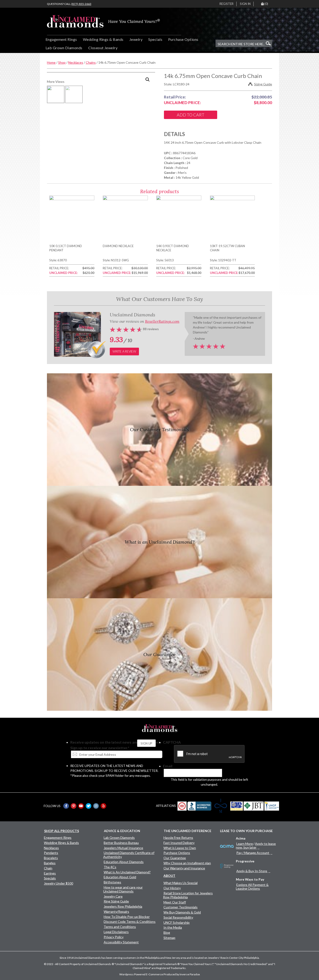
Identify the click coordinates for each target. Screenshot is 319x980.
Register (227, 4)
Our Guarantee (174, 858)
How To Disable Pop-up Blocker (127, 917)
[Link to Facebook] (66, 806)
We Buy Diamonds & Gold (182, 912)
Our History (172, 888)
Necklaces (75, 62)
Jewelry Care (113, 896)
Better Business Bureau (121, 843)
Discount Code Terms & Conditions (130, 922)
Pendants (51, 853)
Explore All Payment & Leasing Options (252, 886)
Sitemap (169, 938)
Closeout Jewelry (103, 48)
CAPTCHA (172, 742)
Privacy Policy (114, 937)
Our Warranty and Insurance (184, 868)
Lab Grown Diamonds (64, 48)
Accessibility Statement (121, 942)
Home (51, 62)
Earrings (50, 873)
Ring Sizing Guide (116, 901)
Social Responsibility (178, 917)
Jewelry (135, 39)
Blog (166, 932)
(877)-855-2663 (81, 4)
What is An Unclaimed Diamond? (127, 872)
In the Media (172, 927)
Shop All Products (61, 831)
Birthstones (112, 882)
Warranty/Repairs (116, 912)
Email (167, 766)
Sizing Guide (263, 84)
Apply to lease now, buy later (256, 845)
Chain (48, 868)
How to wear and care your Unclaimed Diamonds (123, 889)
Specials (155, 39)
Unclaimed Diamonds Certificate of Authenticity (128, 855)
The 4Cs (110, 867)
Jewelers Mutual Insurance (123, 848)
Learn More (244, 844)
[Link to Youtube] (81, 806)
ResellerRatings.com (162, 321)
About (169, 876)
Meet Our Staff (174, 902)
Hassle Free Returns (178, 838)
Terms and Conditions (120, 927)
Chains (91, 62)
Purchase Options (183, 39)
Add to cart (190, 114)
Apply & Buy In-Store (251, 871)
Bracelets (51, 858)
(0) (266, 4)
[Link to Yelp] (103, 806)
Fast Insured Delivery (179, 843)
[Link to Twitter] (88, 806)
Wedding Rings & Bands (103, 39)
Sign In (245, 4)
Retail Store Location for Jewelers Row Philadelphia (188, 895)
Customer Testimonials (180, 907)
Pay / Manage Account (252, 853)
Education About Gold (120, 877)
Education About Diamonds (124, 862)
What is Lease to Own (179, 848)
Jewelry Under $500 (58, 883)
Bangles (50, 863)
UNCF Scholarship (176, 922)
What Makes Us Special (180, 883)
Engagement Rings (61, 39)
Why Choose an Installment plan (187, 863)
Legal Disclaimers (116, 932)
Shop (62, 62)
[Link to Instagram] (96, 806)
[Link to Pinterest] (73, 806)
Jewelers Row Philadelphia (123, 906)
